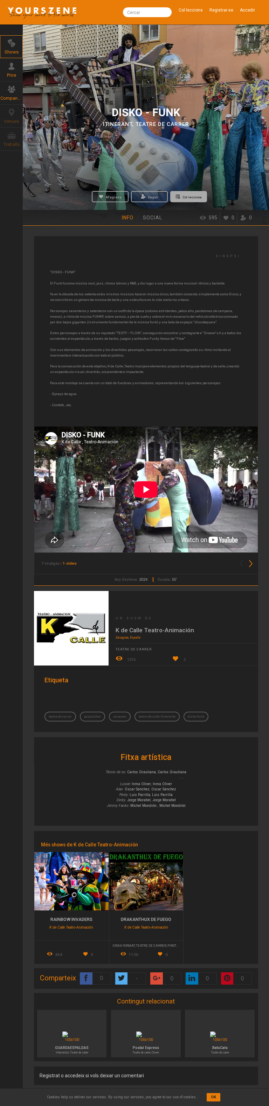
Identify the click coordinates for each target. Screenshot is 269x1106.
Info (127, 217)
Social (152, 217)
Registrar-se (221, 10)
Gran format (124, 946)
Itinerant (117, 124)
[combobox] (147, 12)
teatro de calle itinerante (157, 716)
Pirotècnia (176, 946)
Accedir (247, 10)
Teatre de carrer (162, 124)
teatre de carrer (60, 716)
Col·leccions (191, 10)
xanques (119, 716)
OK (213, 1097)
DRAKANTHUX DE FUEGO (146, 919)
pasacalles (92, 716)
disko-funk (196, 716)
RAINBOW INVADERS (71, 919)
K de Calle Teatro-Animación (155, 630)
